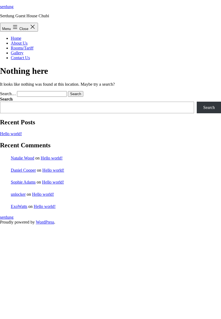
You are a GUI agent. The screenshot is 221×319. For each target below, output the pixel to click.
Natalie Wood (22, 158)
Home (16, 38)
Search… (8, 93)
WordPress (45, 222)
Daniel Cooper (23, 170)
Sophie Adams (23, 182)
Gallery (17, 53)
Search (6, 99)
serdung (6, 6)
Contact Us (20, 57)
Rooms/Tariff (22, 48)
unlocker (18, 194)
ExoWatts (19, 206)
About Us (19, 43)
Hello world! (11, 133)
